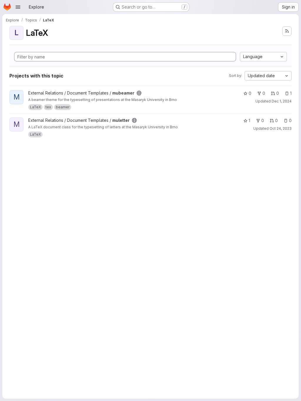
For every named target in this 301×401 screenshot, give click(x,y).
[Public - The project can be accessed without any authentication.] (139, 93)
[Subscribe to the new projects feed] (287, 31)
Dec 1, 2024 (282, 101)
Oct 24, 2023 (281, 128)
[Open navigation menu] (18, 7)
